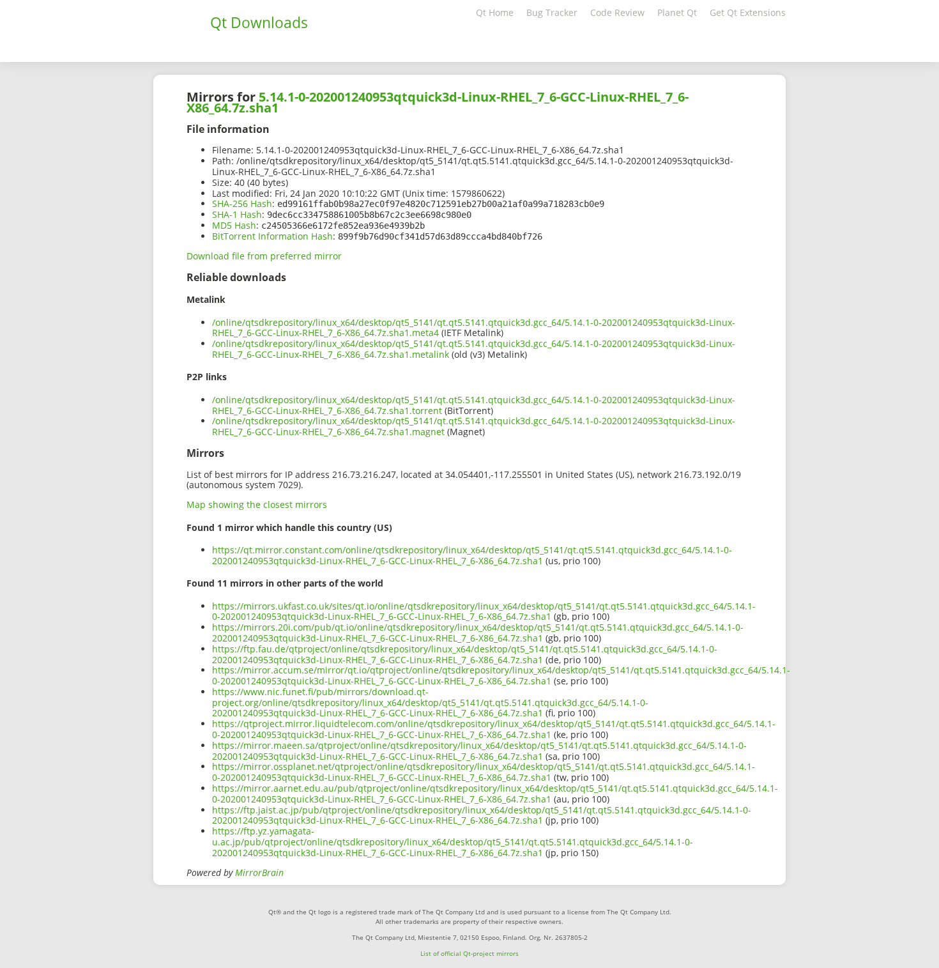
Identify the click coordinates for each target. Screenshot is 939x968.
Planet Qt (677, 12)
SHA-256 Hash (242, 203)
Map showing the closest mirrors (257, 504)
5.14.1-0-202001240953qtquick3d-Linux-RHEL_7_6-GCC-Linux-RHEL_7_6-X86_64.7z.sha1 (438, 102)
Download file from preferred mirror (264, 256)
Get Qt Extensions (748, 12)
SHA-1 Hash (237, 214)
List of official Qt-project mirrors (469, 953)
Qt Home (495, 12)
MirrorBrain (259, 872)
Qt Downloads (259, 22)
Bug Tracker (551, 12)
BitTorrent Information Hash (272, 236)
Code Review (617, 12)
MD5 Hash (234, 225)
